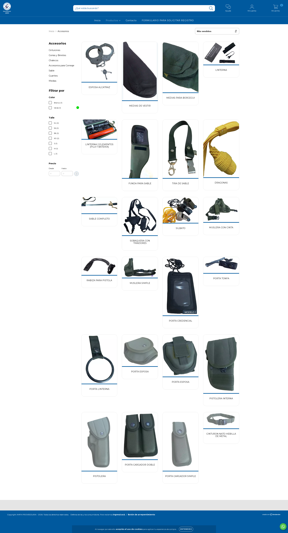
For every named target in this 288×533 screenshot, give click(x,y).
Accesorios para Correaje (61, 65)
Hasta (64, 168)
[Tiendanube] (271, 515)
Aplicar (76, 173)
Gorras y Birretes (57, 55)
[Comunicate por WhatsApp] (283, 526)
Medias (52, 80)
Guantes (53, 75)
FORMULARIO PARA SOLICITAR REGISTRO (168, 20)
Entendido (186, 529)
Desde (51, 168)
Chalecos (53, 60)
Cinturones (54, 50)
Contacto (131, 20)
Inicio (97, 20)
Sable (51, 70)
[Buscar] (211, 8)
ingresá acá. (119, 514)
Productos (112, 20)
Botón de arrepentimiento (141, 514)
